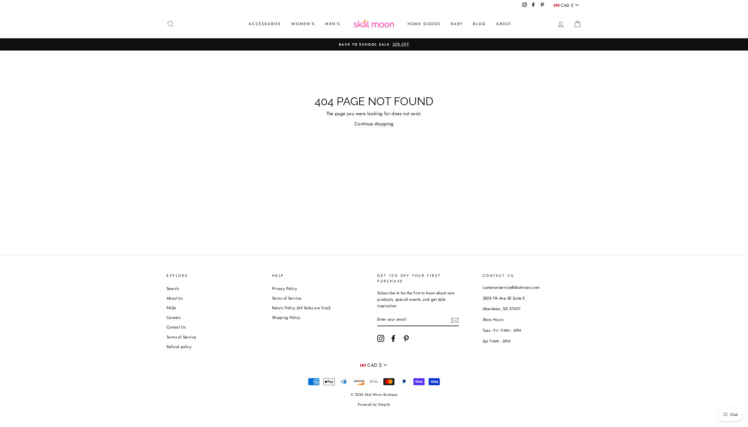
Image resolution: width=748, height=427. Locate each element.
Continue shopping (374, 123)
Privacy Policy (284, 288)
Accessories (265, 24)
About (504, 24)
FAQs (171, 308)
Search (173, 288)
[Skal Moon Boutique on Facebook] (393, 338)
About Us (175, 298)
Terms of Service (181, 337)
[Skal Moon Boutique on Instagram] (380, 338)
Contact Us (176, 327)
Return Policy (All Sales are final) (301, 308)
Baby (457, 24)
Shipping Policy (286, 317)
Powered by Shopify (374, 404)
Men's (332, 24)
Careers (174, 317)
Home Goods (424, 24)
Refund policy (179, 347)
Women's (303, 24)
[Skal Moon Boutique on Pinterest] (406, 338)
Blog (479, 24)
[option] (374, 44)
